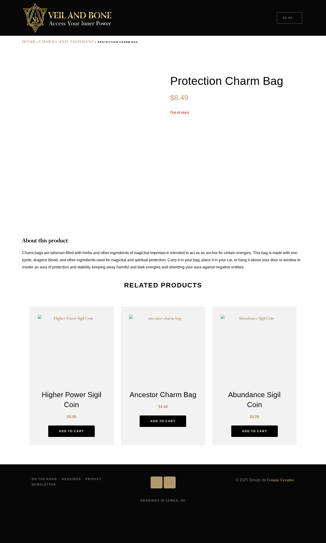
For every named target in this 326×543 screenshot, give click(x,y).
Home (29, 42)
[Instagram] (170, 482)
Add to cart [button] (71, 431)
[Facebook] (157, 482)
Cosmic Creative (280, 480)
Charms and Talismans (66, 42)
